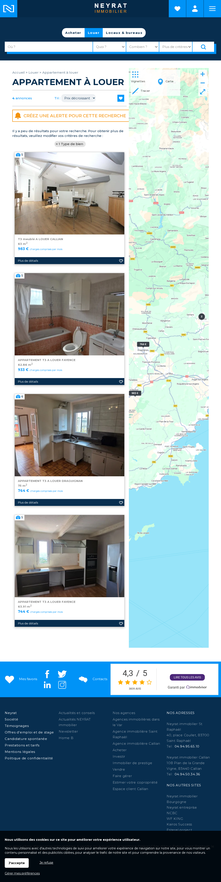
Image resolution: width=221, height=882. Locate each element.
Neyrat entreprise (182, 807)
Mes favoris (27, 679)
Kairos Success (179, 824)
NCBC (172, 813)
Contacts (99, 679)
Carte (169, 81)
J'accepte (17, 863)
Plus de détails (28, 260)
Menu (212, 8)
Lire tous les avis (187, 677)
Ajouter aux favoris (121, 260)
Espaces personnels (195, 8)
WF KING (175, 819)
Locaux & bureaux (124, 33)
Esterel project (179, 830)
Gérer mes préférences (22, 873)
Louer (94, 33)
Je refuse (46, 863)
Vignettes (138, 81)
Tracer (145, 90)
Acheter (73, 33)
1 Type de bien (71, 144)
